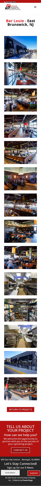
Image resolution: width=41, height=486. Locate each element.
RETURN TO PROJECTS (20, 409)
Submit (34, 473)
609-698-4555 (11, 2)
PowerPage (28, 480)
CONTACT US (20, 450)
